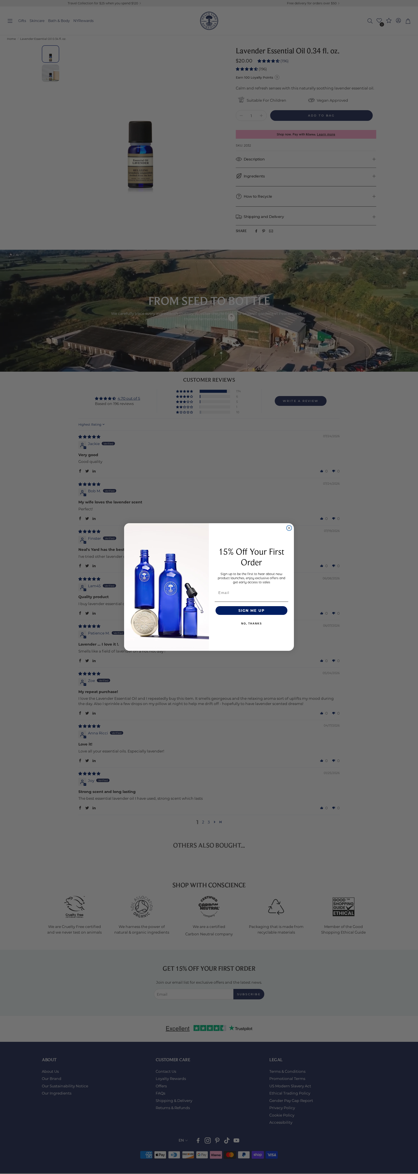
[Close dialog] (289, 528)
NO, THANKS (251, 623)
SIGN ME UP (251, 610)
